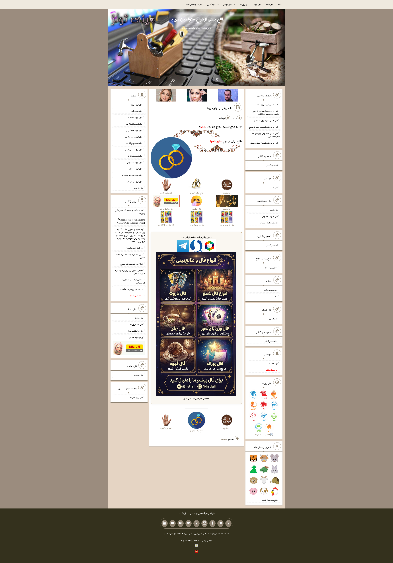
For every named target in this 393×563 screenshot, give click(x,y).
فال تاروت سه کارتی (134, 130)
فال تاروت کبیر (136, 111)
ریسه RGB (273, 363)
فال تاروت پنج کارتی (134, 143)
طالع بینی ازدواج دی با (219, 108)
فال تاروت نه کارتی (135, 156)
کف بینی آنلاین (272, 245)
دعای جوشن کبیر (271, 290)
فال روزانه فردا (136, 397)
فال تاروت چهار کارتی (134, 136)
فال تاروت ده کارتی (135, 162)
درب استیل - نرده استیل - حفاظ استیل (130, 256)
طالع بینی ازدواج (226, 141)
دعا (276, 296)
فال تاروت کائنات (135, 117)
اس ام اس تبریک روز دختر (267, 104)
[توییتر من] (188, 523)
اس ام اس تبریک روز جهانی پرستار (264, 143)
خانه (280, 4)
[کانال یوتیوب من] (172, 523)
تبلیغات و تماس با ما (194, 4)
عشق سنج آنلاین (271, 341)
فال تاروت (257, 4)
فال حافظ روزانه (136, 324)
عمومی (224, 439)
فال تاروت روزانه (136, 104)
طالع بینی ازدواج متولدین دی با (197, 18)
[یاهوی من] (228, 523)
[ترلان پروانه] (197, 96)
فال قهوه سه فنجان (270, 216)
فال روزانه (244, 4)
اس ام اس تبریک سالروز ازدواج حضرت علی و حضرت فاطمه (266, 112)
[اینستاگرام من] (204, 523)
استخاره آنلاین (212, 4)
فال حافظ (269, 4)
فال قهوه (274, 210)
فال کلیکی (273, 319)
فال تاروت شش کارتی (134, 149)
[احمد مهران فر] (228, 96)
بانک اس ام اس (229, 4)
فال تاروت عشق (136, 168)
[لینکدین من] (164, 523)
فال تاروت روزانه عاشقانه (132, 175)
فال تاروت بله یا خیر (134, 181)
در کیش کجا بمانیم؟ (134, 248)
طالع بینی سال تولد (270, 500)
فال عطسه (138, 375)
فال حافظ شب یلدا (135, 331)
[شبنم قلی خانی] (166, 96)
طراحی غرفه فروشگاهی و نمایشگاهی (133, 281)
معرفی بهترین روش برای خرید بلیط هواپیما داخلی (130, 271)
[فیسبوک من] (212, 523)
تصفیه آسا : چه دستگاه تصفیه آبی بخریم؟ (130, 211)
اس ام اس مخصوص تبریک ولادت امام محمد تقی (265, 135)
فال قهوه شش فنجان (269, 223)
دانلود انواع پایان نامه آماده (132, 289)
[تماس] (196, 523)
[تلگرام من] (220, 523)
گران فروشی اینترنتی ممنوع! (131, 264)
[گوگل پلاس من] (180, 523)
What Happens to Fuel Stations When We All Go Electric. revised (131, 221)
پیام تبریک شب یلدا (135, 337)
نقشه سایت (186, 540)
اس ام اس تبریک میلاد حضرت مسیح (263, 127)
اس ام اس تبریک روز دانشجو (266, 120)
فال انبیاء (274, 187)
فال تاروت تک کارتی (134, 124)
